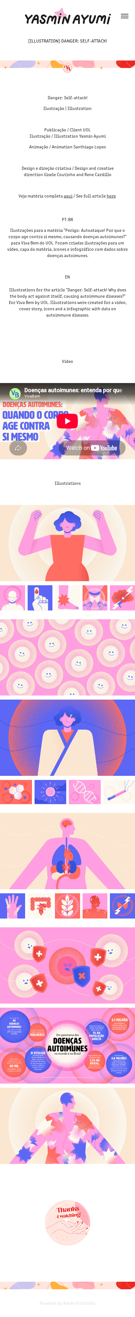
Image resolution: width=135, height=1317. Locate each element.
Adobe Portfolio (79, 1303)
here (111, 196)
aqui (68, 196)
